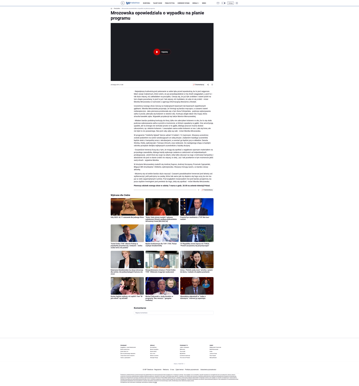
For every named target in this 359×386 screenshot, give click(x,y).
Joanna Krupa (213, 353)
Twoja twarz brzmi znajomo (127, 355)
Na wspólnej (153, 347)
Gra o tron (152, 353)
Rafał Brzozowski (214, 349)
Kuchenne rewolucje (185, 355)
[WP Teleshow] (134, 3)
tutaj (155, 382)
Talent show (157, 3)
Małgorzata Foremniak (215, 347)
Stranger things (154, 357)
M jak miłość (153, 351)
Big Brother (182, 353)
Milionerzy (182, 349)
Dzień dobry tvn (124, 351)
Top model (182, 351)
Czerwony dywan (183, 3)
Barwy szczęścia (154, 349)
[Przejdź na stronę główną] (123, 4)
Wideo (204, 3)
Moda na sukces (154, 355)
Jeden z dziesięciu (184, 347)
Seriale (195, 3)
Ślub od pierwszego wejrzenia (127, 353)
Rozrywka (146, 3)
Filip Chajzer (213, 355)
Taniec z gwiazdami (125, 357)
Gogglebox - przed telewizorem (128, 347)
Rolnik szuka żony (124, 349)
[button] (223, 3)
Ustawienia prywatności (208, 369)
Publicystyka (170, 3)
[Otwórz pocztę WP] (218, 3)
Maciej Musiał (213, 357)
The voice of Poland (185, 357)
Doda (211, 351)
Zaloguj (230, 3)
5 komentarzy (199, 85)
